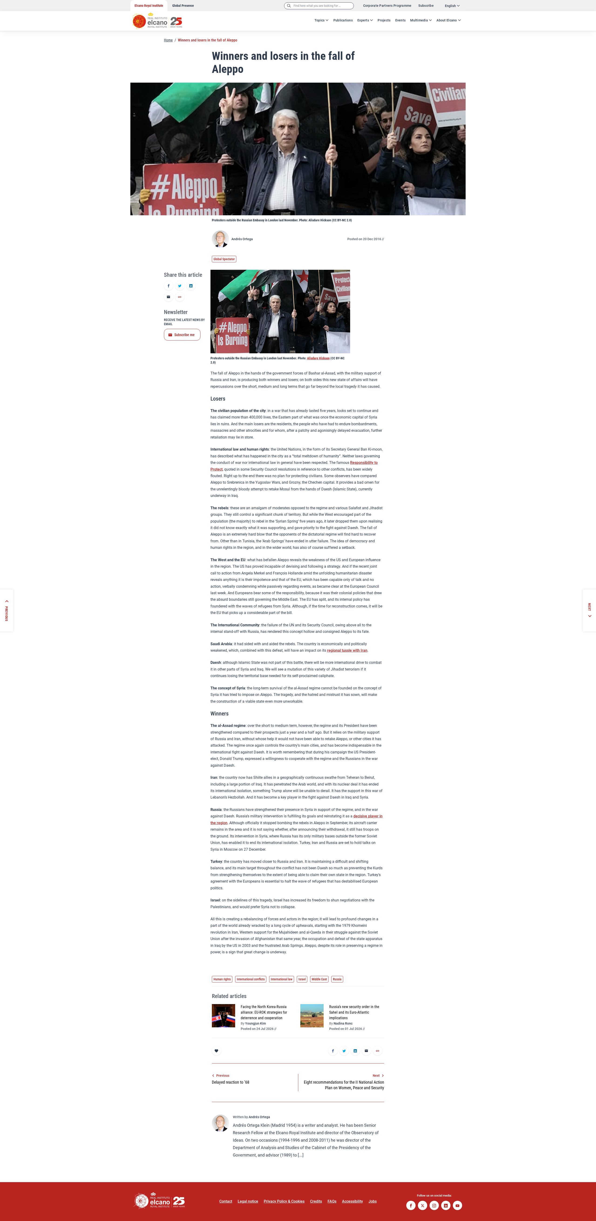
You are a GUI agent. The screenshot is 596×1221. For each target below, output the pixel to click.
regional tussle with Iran (347, 650)
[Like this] (216, 1050)
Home (168, 40)
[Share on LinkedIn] (191, 286)
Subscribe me (184, 335)
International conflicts (251, 979)
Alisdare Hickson (318, 358)
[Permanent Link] (179, 297)
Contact (225, 1201)
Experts (363, 20)
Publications (343, 20)
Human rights (222, 979)
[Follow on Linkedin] (445, 1206)
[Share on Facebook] (168, 286)
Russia (337, 979)
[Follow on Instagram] (434, 1206)
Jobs (373, 1201)
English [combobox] (450, 6)
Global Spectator (224, 259)
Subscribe (426, 5)
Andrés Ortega (242, 239)
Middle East (319, 979)
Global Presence (183, 5)
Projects (384, 20)
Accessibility (352, 1201)
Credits (316, 1201)
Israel (302, 979)
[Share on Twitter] (179, 286)
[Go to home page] (162, 18)
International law (281, 979)
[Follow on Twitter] (422, 1206)
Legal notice (248, 1201)
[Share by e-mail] (168, 297)
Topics (320, 20)
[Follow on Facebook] (411, 1206)
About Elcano (447, 20)
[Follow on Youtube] (457, 1206)
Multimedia (419, 20)
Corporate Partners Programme (387, 5)
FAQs (332, 1201)
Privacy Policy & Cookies (284, 1201)
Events (400, 20)
